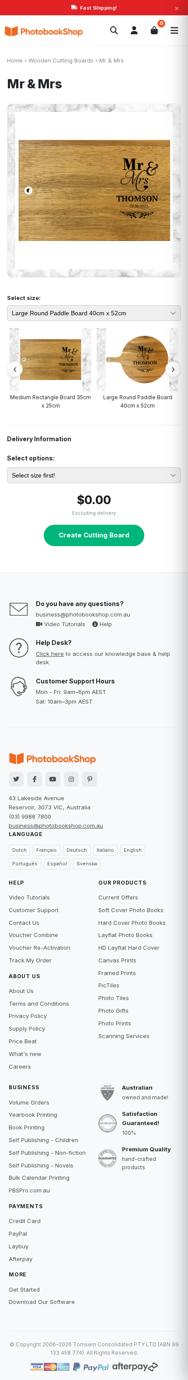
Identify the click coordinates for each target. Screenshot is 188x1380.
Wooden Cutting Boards (61, 60)
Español (57, 864)
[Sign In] (134, 30)
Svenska (87, 864)
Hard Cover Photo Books (132, 922)
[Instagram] (71, 779)
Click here (50, 653)
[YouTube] (52, 779)
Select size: (24, 297)
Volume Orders (29, 1102)
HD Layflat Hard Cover (129, 947)
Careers (20, 1066)
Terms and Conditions (39, 1003)
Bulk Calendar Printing (39, 1177)
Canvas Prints (117, 960)
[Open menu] (174, 30)
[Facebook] (34, 779)
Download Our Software (42, 1301)
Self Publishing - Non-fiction (47, 1152)
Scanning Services (124, 1035)
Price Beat (23, 1041)
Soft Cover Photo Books (131, 909)
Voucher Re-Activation (39, 947)
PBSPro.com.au (29, 1190)
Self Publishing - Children (43, 1139)
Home (15, 60)
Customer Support (34, 909)
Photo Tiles (113, 997)
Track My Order (30, 960)
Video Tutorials (63, 623)
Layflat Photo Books (125, 934)
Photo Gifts (113, 1010)
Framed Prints (117, 972)
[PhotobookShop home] (43, 30)
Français (46, 850)
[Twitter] (16, 779)
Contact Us (24, 922)
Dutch (19, 850)
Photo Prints (114, 1023)
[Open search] (114, 30)
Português (25, 864)
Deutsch (76, 850)
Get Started (24, 1289)
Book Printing (27, 1127)
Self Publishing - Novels (41, 1165)
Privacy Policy (28, 1015)
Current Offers (118, 897)
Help (105, 623)
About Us (21, 990)
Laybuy (18, 1246)
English (133, 850)
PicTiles (108, 985)
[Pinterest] (89, 779)
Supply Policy (27, 1028)
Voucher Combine (33, 934)
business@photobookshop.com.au (83, 614)
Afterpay (20, 1258)
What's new (25, 1053)
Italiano (105, 850)
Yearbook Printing (33, 1114)
